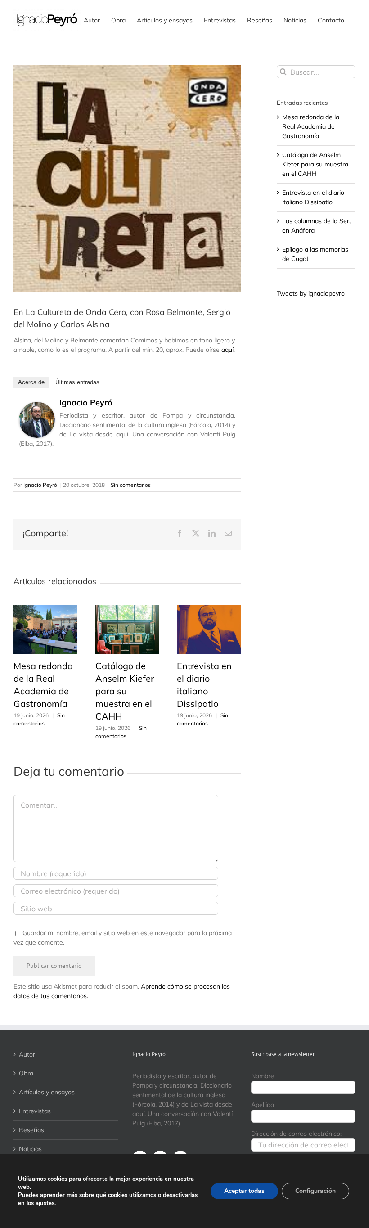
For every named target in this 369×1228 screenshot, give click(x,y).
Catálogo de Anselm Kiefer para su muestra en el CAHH (124, 691)
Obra (26, 1073)
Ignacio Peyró (85, 402)
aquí (227, 350)
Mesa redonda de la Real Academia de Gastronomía (310, 126)
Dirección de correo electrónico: (296, 1133)
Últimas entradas (77, 382)
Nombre (262, 1076)
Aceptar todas (244, 1191)
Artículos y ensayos (47, 1092)
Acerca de (31, 382)
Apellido (262, 1105)
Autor (27, 1054)
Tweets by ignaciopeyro (311, 293)
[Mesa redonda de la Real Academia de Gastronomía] (45, 609)
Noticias (30, 1149)
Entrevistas (35, 1111)
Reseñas (31, 1130)
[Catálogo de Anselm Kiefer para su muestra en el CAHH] (127, 609)
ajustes (45, 1203)
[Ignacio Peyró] (37, 406)
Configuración (315, 1191)
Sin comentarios (131, 484)
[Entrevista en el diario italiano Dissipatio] (209, 609)
